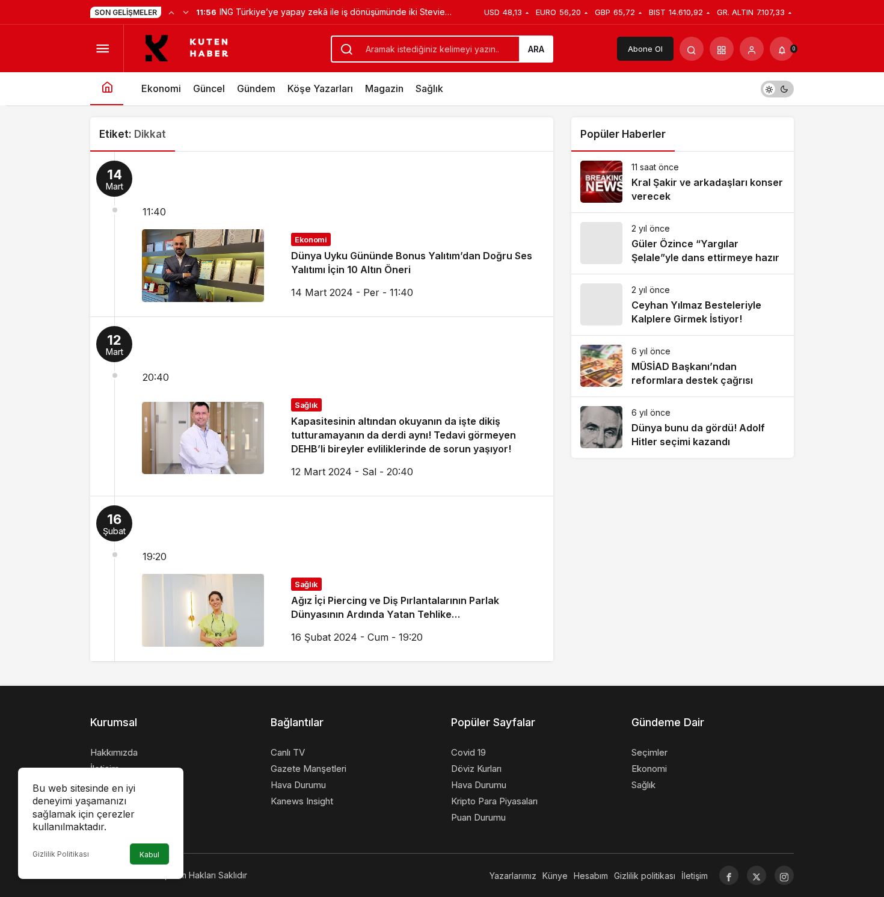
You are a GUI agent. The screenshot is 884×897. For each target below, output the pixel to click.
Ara (536, 49)
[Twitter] (756, 875)
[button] (722, 49)
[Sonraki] (186, 12)
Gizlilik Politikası (60, 853)
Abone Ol (645, 49)
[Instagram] (784, 875)
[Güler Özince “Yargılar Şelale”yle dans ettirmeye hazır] (682, 243)
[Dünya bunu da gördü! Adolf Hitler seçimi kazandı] (682, 427)
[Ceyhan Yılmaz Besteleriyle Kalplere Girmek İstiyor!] (682, 304)
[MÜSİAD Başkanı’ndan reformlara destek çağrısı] (682, 366)
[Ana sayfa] (106, 88)
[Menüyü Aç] (102, 49)
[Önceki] (171, 12)
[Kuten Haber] (193, 48)
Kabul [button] (149, 854)
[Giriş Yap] (752, 49)
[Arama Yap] (692, 49)
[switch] (777, 88)
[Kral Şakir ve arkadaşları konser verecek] (682, 182)
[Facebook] (728, 875)
